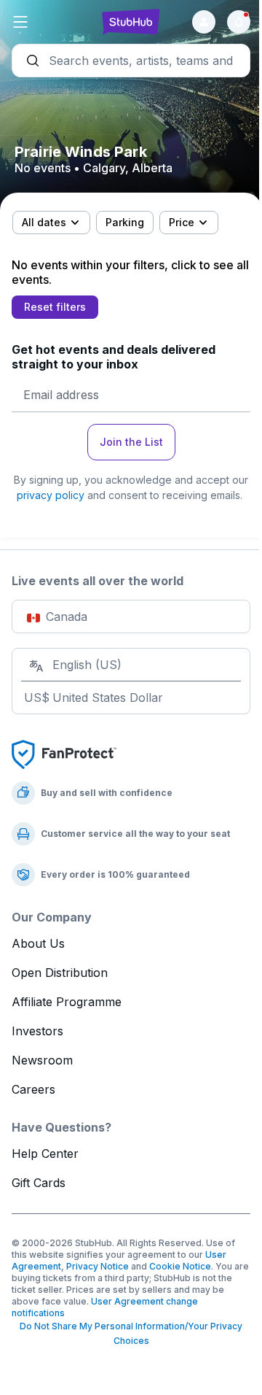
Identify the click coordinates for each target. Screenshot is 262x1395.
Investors (37, 1031)
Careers (33, 1089)
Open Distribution (60, 972)
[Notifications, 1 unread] (238, 22)
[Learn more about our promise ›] (64, 753)
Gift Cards (39, 1182)
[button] (51, 22)
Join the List (131, 442)
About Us (38, 943)
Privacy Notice (97, 1266)
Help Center (45, 1153)
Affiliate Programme (67, 1001)
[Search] (131, 60)
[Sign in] (203, 22)
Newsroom (42, 1060)
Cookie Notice (180, 1266)
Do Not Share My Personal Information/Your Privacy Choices (131, 1333)
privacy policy (50, 495)
